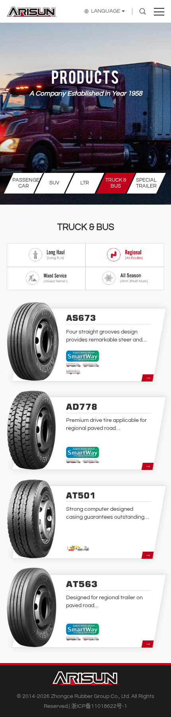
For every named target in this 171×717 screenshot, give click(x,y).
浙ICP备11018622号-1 (99, 706)
